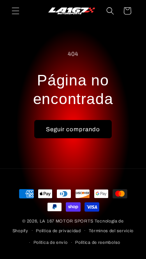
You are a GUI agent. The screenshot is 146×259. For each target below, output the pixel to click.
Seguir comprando (73, 129)
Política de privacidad (58, 230)
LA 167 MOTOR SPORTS (66, 221)
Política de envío (50, 242)
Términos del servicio (111, 230)
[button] (15, 10)
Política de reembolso (97, 242)
